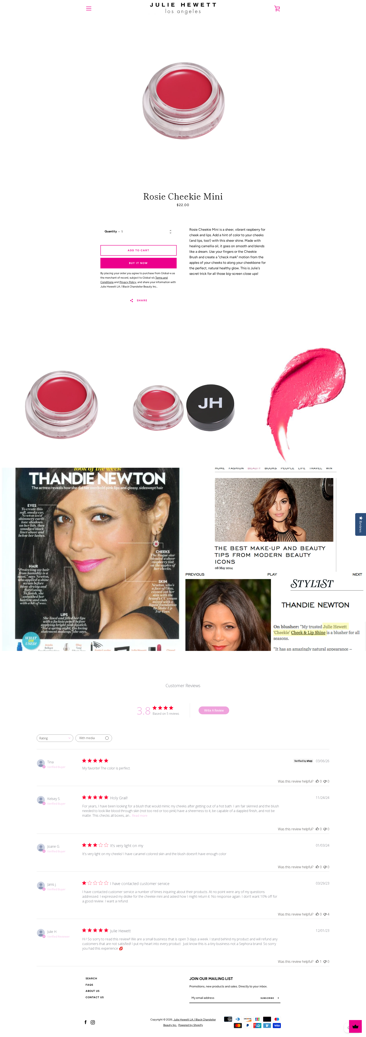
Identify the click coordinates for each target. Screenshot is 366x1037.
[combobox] (55, 738)
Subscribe (268, 998)
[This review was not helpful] (324, 914)
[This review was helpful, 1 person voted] (317, 961)
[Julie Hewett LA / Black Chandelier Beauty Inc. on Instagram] (93, 1022)
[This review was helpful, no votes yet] (317, 781)
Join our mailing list (211, 978)
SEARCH (91, 978)
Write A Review (214, 710)
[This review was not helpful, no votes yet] (324, 781)
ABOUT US (93, 991)
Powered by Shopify (190, 1025)
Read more (139, 816)
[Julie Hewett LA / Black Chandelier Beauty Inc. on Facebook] (85, 1022)
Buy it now (138, 263)
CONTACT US (95, 997)
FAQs (89, 984)
